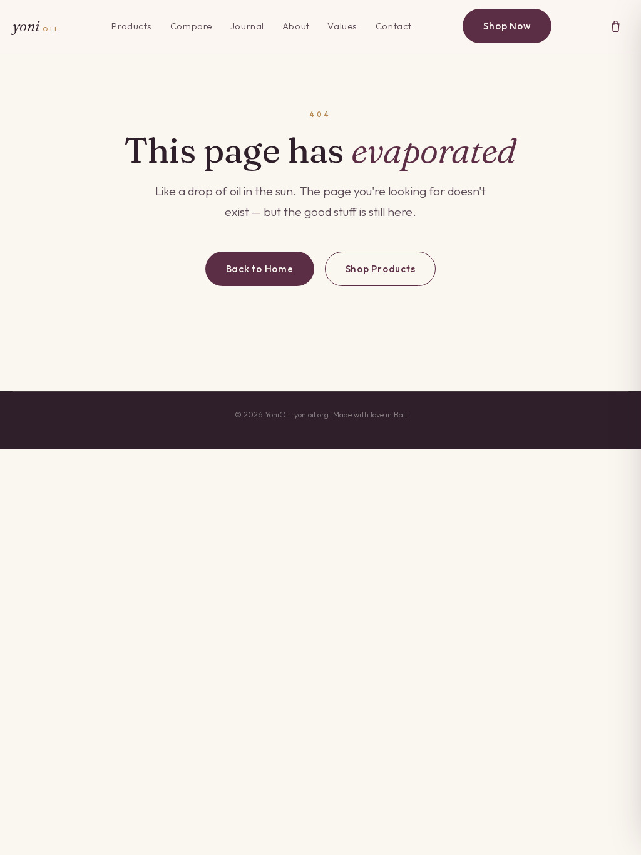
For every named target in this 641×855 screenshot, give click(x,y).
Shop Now (506, 26)
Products (131, 26)
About (296, 26)
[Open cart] (615, 26)
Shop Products (381, 269)
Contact (394, 26)
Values (342, 26)
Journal (247, 26)
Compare (191, 26)
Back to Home (260, 269)
